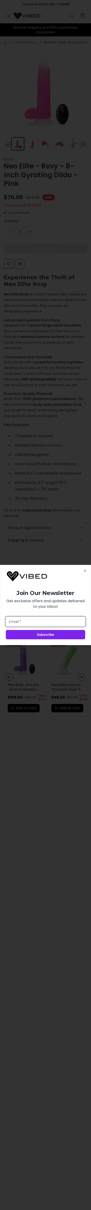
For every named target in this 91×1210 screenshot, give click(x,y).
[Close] (85, 571)
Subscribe (45, 634)
